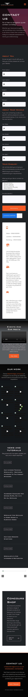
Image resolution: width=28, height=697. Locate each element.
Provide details (7, 193)
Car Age (5, 154)
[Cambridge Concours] (7, 3)
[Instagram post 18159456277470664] (7, 418)
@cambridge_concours (15, 373)
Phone (4, 100)
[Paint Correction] (14, 183)
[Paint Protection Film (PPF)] (14, 187)
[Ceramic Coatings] (14, 184)
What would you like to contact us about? (12, 179)
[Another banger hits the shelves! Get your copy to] (20, 418)
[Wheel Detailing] (14, 188)
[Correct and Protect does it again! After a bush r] (7, 392)
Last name (6, 80)
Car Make (5, 124)
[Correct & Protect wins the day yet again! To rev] (20, 431)
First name (6, 70)
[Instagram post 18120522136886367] (7, 405)
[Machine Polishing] (14, 186)
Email (4, 90)
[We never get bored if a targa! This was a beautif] (7, 431)
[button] (3, 576)
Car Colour (5, 144)
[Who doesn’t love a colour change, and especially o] (20, 392)
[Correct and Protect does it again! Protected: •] (20, 405)
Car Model (5, 134)
